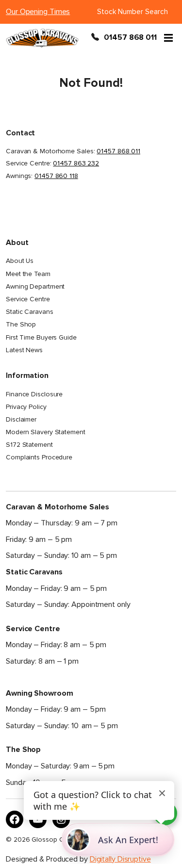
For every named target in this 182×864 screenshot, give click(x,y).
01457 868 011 (130, 38)
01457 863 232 (76, 163)
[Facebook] (14, 819)
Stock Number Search (132, 11)
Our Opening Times (38, 11)
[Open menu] (168, 38)
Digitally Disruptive (120, 859)
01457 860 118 (56, 176)
